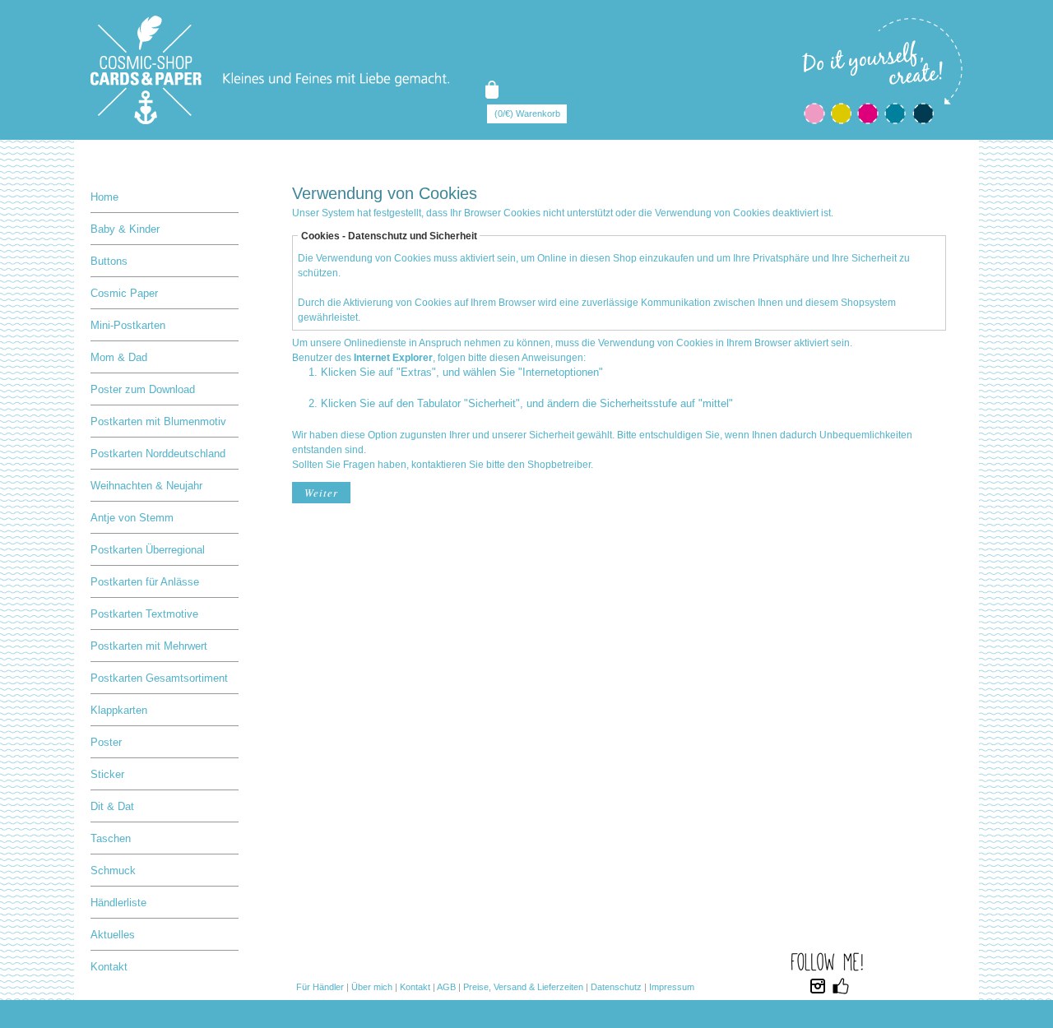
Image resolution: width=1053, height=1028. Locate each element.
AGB (446, 987)
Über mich (371, 987)
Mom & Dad (118, 357)
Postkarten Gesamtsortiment (159, 678)
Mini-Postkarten (127, 325)
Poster (106, 742)
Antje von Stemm (132, 518)
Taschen (110, 838)
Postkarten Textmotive (144, 614)
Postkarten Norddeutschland (157, 453)
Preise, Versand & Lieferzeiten (523, 987)
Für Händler (320, 987)
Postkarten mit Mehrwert (148, 646)
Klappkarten (118, 710)
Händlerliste (118, 902)
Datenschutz (616, 987)
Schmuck (113, 870)
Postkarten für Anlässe (144, 582)
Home (104, 197)
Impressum (671, 987)
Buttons (109, 261)
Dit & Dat (112, 806)
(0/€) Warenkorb (527, 113)
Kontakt (109, 967)
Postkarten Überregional (147, 550)
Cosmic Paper (124, 293)
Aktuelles (112, 934)
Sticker (107, 774)
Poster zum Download (142, 389)
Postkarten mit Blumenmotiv (158, 421)
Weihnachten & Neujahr (146, 485)
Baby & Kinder (125, 229)
